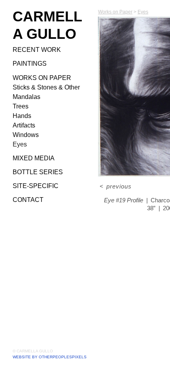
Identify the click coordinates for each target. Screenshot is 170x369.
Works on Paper (42, 77)
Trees (20, 106)
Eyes (20, 144)
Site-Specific (36, 186)
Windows (26, 134)
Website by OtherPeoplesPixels (50, 357)
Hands (22, 115)
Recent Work (37, 49)
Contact (28, 199)
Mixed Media (34, 158)
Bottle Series (38, 172)
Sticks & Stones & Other (46, 87)
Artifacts (24, 125)
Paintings (30, 63)
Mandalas (26, 96)
